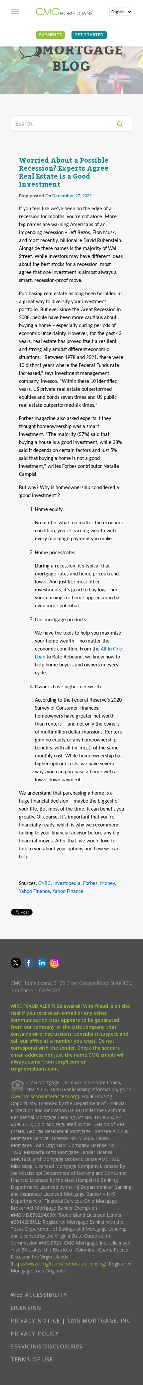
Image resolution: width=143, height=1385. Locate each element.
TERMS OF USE (32, 1359)
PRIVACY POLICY (35, 1333)
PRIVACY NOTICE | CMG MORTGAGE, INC (71, 1320)
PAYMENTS (50, 35)
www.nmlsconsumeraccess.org (44, 1096)
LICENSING (26, 1307)
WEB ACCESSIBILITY (39, 1294)
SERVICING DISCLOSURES (47, 1346)
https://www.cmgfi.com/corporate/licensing (58, 1263)
